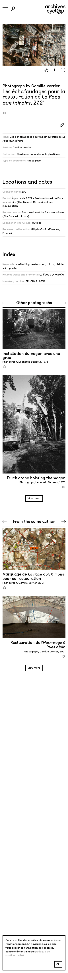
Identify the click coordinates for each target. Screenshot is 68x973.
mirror (50, 264)
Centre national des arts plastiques (39, 154)
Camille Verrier (22, 147)
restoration (38, 264)
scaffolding (23, 264)
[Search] (13, 9)
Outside (37, 222)
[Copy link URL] (62, 125)
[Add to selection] (4, 113)
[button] (54, 70)
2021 (24, 191)
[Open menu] (5, 8)
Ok (58, 964)
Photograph (34, 160)
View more (34, 498)
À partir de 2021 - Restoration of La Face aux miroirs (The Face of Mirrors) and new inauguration (33, 202)
